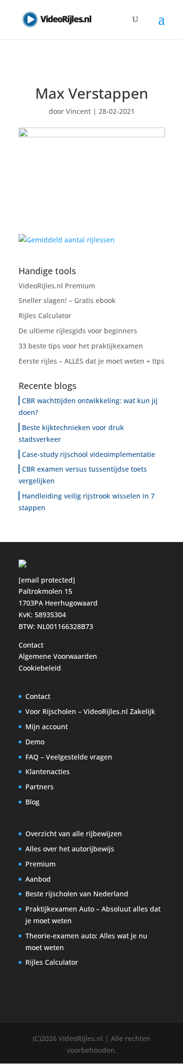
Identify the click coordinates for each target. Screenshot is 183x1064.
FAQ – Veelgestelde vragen (68, 756)
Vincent (78, 111)
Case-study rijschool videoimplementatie (88, 454)
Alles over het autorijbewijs (69, 848)
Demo (34, 741)
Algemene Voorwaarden (58, 656)
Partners (39, 786)
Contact (31, 645)
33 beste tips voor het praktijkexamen (81, 345)
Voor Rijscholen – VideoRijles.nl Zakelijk (90, 711)
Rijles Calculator (45, 315)
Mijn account (46, 726)
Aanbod (38, 879)
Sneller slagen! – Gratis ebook (67, 300)
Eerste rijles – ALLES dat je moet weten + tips (91, 361)
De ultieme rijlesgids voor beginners (78, 330)
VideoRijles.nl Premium (57, 285)
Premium (40, 864)
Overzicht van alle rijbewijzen (73, 833)
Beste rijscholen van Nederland (76, 893)
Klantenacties (47, 771)
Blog (32, 801)
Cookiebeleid (40, 668)
